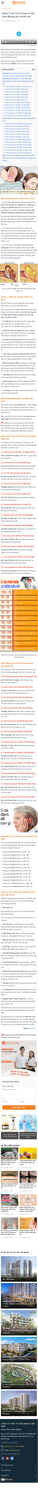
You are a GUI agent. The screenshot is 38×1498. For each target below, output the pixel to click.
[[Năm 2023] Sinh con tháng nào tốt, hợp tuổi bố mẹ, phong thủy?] (28, 1200)
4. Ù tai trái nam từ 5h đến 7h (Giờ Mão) (16, 131)
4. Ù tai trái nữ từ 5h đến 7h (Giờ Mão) (16, 94)
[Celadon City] (19, 1376)
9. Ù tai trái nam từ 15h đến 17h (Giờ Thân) (17, 145)
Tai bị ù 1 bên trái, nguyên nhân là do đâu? (17, 76)
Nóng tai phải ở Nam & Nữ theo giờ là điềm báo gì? (28, 1232)
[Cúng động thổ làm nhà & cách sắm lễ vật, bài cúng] (28, 1153)
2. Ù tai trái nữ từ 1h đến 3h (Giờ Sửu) (16, 89)
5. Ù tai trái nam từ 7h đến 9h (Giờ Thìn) (16, 134)
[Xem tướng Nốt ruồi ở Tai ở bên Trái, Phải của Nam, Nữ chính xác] (28, 1177)
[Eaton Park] (19, 1269)
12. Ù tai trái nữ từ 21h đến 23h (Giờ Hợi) (17, 116)
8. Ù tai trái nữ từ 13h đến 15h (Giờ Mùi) (16, 105)
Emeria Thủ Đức (8, 1357)
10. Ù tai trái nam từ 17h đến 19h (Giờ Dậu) (18, 147)
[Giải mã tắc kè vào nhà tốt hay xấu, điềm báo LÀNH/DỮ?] (9, 1200)
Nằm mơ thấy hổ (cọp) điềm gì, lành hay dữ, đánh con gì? (8, 1162)
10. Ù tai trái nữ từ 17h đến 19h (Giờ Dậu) (17, 110)
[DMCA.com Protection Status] (7, 1480)
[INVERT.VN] (19, 3)
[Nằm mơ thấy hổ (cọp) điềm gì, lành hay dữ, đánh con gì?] (9, 1153)
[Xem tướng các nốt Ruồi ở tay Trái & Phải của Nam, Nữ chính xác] (9, 1223)
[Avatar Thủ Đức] (19, 1296)
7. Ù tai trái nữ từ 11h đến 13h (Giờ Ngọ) (17, 102)
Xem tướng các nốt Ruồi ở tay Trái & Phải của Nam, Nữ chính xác (9, 1232)
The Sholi (6, 1328)
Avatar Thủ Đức (8, 1301)
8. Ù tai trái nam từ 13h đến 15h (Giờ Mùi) (17, 142)
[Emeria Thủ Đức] (19, 1349)
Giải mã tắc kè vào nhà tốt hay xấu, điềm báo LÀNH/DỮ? (9, 1209)
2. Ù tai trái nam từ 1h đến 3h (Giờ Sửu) (16, 126)
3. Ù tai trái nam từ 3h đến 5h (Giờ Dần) (16, 129)
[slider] (14, 42)
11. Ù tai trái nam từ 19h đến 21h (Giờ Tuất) (18, 150)
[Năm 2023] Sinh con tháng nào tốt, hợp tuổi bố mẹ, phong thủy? (27, 1209)
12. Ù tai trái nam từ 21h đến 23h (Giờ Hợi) (17, 153)
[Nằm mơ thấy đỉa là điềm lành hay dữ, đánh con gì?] (9, 1177)
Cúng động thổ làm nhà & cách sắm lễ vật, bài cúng (28, 1162)
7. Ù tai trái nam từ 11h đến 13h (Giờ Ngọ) (17, 139)
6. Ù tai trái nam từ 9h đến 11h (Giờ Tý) (16, 137)
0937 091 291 (9, 1446)
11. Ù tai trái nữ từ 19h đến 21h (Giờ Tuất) (17, 113)
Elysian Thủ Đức (8, 1409)
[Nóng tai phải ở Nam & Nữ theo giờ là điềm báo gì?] (28, 1223)
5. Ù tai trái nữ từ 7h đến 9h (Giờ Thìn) (16, 97)
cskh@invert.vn (14, 1450)
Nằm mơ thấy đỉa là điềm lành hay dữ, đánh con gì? (9, 1186)
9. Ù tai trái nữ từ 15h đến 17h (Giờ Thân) (17, 108)
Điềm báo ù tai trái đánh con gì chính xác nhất (18, 155)
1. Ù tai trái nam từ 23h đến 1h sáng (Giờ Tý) (18, 123)
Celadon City (7, 1382)
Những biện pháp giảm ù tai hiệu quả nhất (17, 78)
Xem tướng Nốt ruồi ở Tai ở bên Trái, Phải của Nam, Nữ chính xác (28, 1186)
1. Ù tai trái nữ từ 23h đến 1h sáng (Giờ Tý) (17, 86)
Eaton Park (6, 1274)
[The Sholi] (19, 1322)
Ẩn (34, 69)
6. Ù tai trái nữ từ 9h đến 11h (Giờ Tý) (16, 100)
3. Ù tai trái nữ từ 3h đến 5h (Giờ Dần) (16, 92)
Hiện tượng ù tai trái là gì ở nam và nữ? (16, 73)
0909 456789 (19, 1446)
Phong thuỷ (7, 9)
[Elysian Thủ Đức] (19, 1403)
